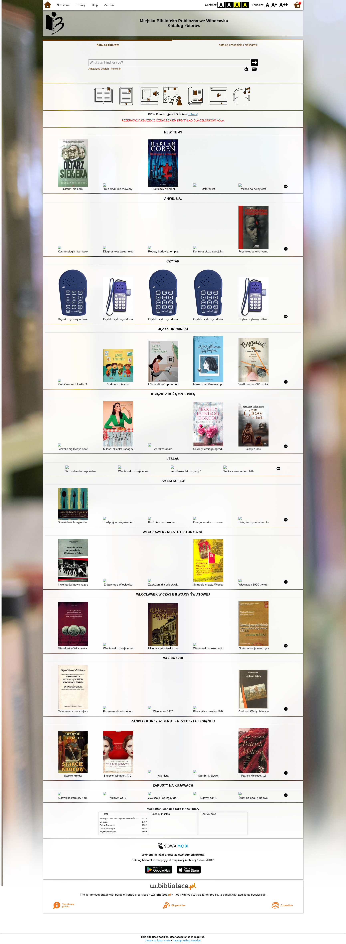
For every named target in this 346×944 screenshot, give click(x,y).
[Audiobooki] (150, 105)
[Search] (254, 62)
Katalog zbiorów (108, 44)
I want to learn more (158, 940)
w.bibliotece (161, 894)
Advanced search (99, 68)
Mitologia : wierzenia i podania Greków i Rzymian (122, 818)
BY (245, 4)
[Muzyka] (242, 105)
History (80, 5)
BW (229, 4)
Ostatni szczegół (107, 828)
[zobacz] (192, 114)
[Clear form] (246, 69)
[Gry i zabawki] (173, 105)
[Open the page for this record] (74, 163)
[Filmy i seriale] (219, 105)
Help (95, 5)
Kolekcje (116, 68)
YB (237, 4)
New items (63, 5)
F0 (268, 4)
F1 (274, 4)
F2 (284, 4)
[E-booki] (127, 105)
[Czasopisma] (196, 105)
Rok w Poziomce (107, 825)
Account (109, 5)
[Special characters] (254, 69)
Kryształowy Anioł (108, 832)
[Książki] (104, 105)
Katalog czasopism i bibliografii (238, 44)
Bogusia (104, 822)
